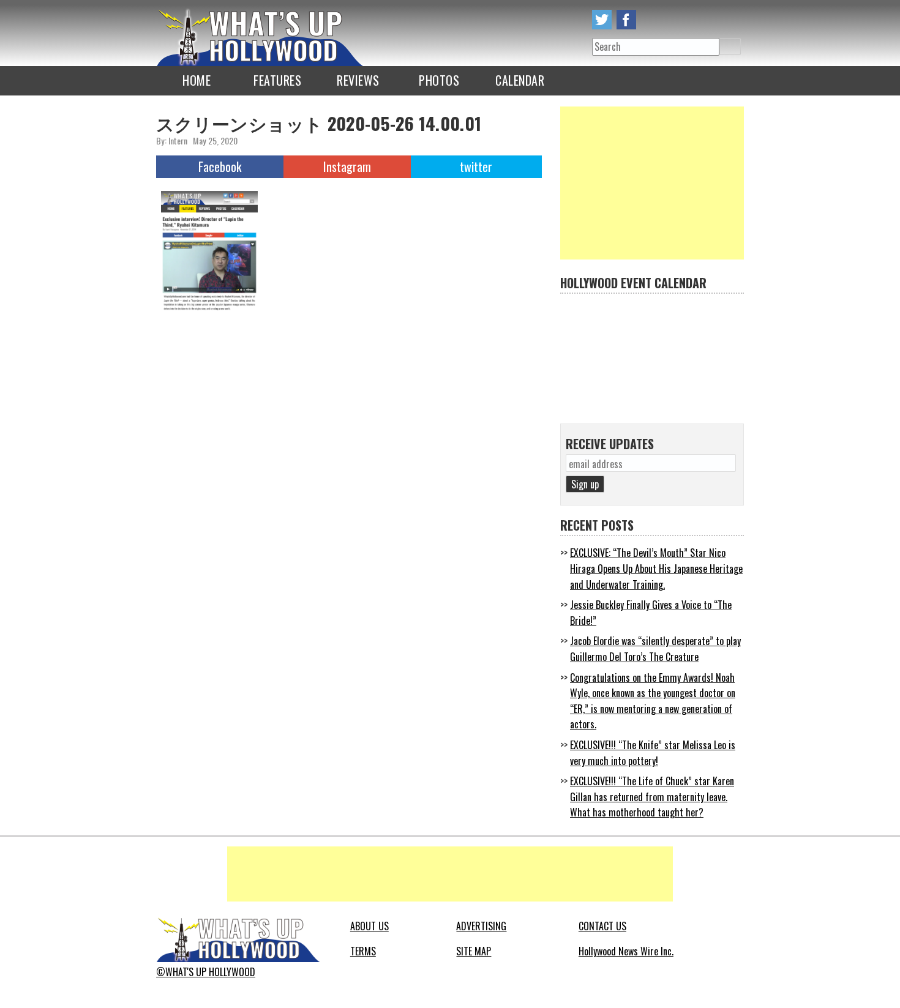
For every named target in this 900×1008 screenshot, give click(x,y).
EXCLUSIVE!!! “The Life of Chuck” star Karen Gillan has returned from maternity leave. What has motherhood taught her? (652, 796)
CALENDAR (519, 80)
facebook (626, 19)
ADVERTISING (481, 926)
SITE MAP (473, 951)
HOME (196, 80)
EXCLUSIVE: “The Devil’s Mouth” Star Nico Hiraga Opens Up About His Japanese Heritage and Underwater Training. (656, 568)
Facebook (219, 166)
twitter (602, 19)
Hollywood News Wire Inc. (626, 951)
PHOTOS (439, 80)
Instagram (347, 166)
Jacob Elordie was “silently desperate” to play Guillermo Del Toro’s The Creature (655, 648)
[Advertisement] (652, 182)
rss (651, 19)
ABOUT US (369, 926)
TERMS (363, 951)
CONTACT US (602, 926)
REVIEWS (358, 80)
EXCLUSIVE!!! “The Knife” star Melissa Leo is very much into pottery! (652, 752)
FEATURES (277, 80)
